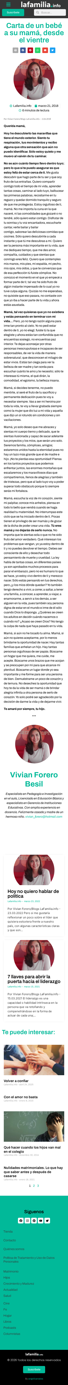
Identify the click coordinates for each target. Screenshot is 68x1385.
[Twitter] (47, 1220)
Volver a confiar (16, 1081)
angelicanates (35, 1378)
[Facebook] (21, 1220)
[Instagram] (27, 1220)
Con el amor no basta (21, 1097)
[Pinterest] (34, 1220)
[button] (15, 50)
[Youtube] (40, 1220)
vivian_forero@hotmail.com (43, 816)
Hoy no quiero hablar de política (33, 894)
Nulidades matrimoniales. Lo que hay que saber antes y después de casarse (33, 1172)
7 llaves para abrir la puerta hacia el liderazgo (34, 979)
